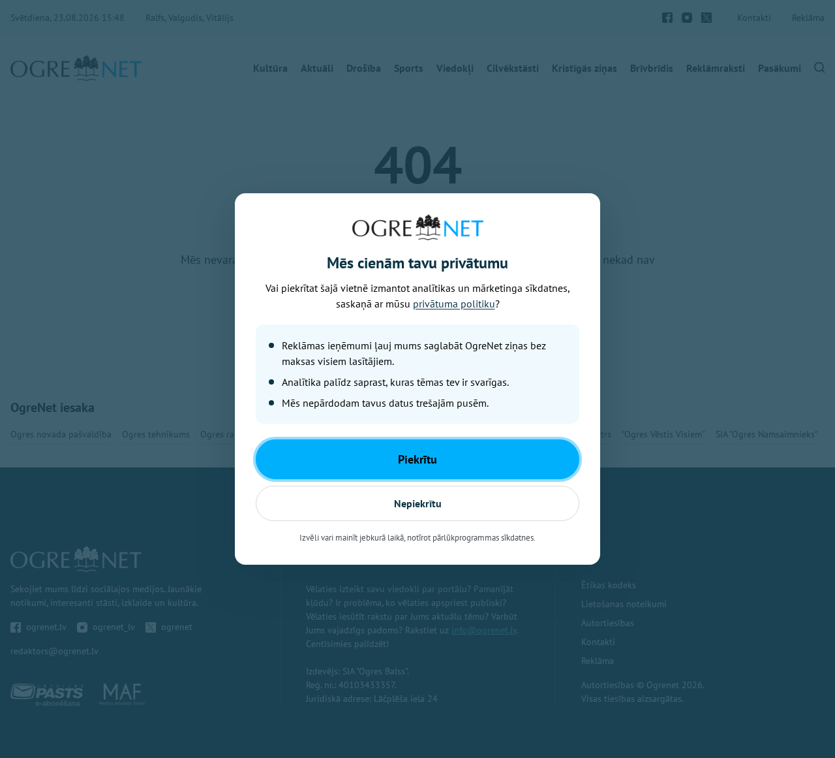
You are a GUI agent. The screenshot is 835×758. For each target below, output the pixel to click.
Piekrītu (417, 459)
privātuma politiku (454, 303)
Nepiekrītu (418, 503)
